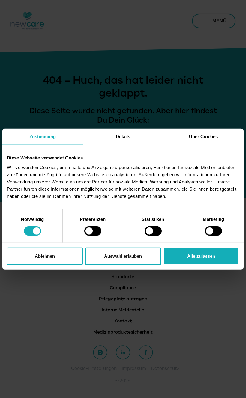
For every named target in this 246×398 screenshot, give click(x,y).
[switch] (92, 231)
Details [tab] (123, 136)
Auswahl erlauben (123, 255)
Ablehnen (45, 255)
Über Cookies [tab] (203, 136)
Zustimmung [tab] (42, 136)
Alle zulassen (201, 255)
